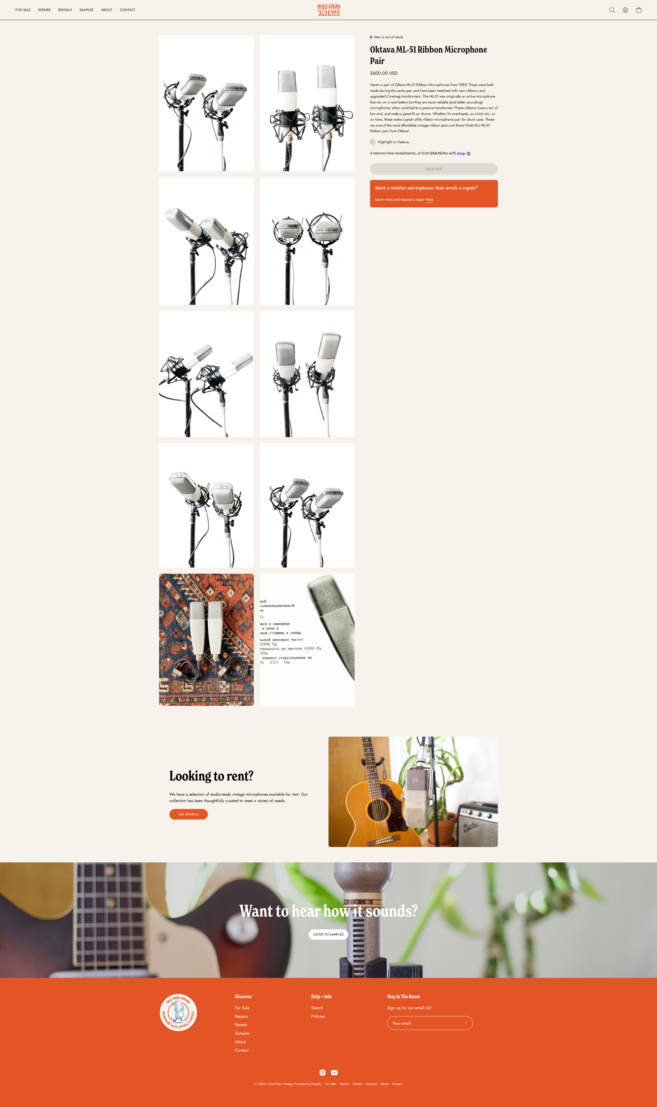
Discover (243, 996)
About (240, 1042)
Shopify (316, 1084)
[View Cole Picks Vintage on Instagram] (322, 1072)
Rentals (241, 1025)
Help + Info (321, 996)
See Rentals (189, 814)
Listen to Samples (328, 934)
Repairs (241, 1016)
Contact (241, 1050)
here (429, 199)
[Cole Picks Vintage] (328, 10)
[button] (612, 10)
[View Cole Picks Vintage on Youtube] (334, 1072)
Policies (318, 1016)
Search (317, 1008)
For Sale (242, 1008)
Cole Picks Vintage (280, 1084)
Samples (242, 1033)
